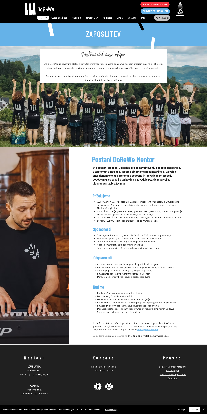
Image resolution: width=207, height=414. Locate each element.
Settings (181, 409)
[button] (143, 18)
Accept (195, 409)
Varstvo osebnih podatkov (173, 374)
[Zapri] (203, 409)
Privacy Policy (111, 409)
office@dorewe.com (147, 329)
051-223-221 (106, 370)
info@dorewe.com (107, 366)
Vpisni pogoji (172, 370)
